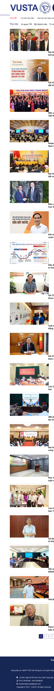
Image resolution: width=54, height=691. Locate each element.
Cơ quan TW (26, 24)
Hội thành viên (40, 24)
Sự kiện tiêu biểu (27, 18)
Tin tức (14, 24)
